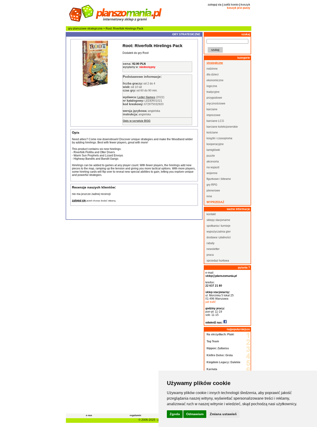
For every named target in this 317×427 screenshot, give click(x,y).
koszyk (245, 4)
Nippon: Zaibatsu (218, 348)
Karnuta (212, 369)
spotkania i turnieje (218, 225)
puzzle (211, 155)
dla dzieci (213, 74)
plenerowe (213, 190)
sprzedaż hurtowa (218, 260)
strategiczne (95, 28)
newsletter (213, 249)
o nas (89, 415)
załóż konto (231, 4)
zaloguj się (215, 4)
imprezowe (213, 115)
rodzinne (212, 68)
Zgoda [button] (175, 414)
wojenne (212, 173)
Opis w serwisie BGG (136, 121)
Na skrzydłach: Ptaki (220, 334)
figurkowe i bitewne (219, 179)
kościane (212, 132)
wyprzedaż (215, 202)
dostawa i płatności (219, 237)
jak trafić (210, 302)
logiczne (212, 86)
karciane (212, 109)
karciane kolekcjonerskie (222, 126)
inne (209, 196)
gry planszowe (77, 28)
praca (210, 254)
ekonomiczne (215, 80)
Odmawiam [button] (195, 414)
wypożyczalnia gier (219, 231)
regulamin (135, 415)
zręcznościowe (216, 103)
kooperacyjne (215, 144)
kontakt (211, 214)
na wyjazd (213, 167)
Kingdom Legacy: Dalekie (223, 362)
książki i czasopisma (219, 138)
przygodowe (214, 97)
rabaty (210, 243)
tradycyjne (213, 92)
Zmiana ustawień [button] (223, 414)
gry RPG (212, 184)
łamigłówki (213, 150)
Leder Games (146, 97)
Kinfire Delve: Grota (220, 355)
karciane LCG (215, 121)
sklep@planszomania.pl (221, 276)
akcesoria (213, 161)
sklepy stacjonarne (218, 220)
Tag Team (213, 341)
